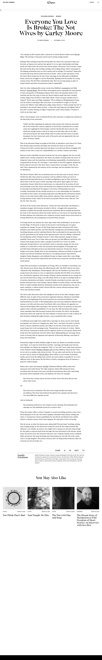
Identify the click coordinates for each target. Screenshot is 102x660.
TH (83, 450)
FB (70, 450)
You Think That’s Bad (14, 515)
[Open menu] (98, 2)
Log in (92, 2)
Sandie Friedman (44, 40)
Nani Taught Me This (38, 515)
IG (64, 450)
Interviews (79, 511)
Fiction (5, 511)
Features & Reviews (47, 16)
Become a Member (8, 2)
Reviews (58, 16)
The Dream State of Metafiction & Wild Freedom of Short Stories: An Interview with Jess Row (88, 520)
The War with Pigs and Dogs (61, 516)
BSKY (77, 450)
